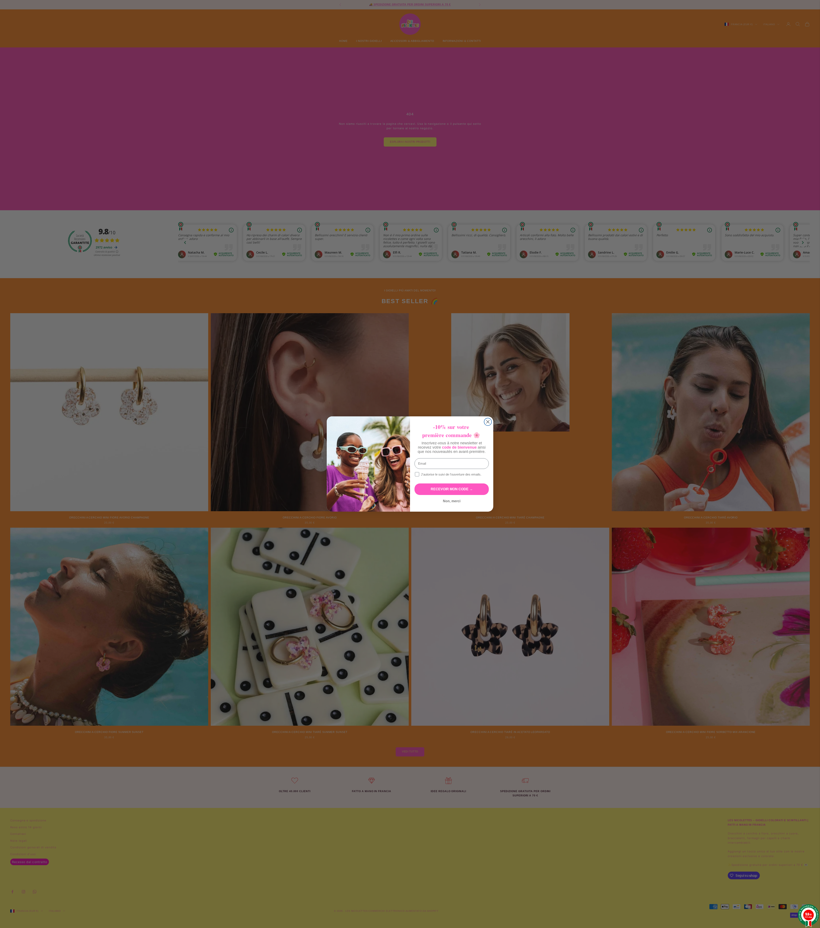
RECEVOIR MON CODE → (452, 489)
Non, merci (451, 501)
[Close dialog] (488, 422)
